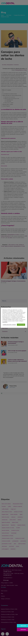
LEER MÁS (4, 322)
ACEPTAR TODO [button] (21, 324)
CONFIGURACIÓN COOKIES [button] (9, 324)
